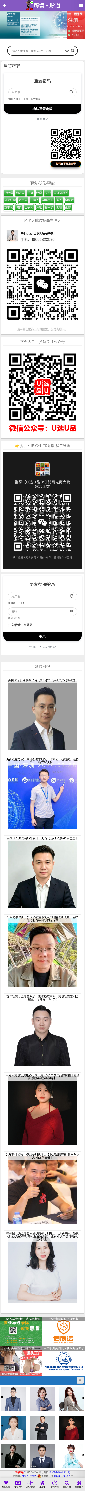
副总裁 (69, 200)
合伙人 (29, 207)
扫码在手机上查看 (66, 163)
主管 (68, 207)
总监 (30, 193)
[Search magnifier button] (73, 51)
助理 (59, 207)
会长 (59, 200)
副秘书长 (47, 200)
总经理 (8, 193)
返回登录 (42, 119)
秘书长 (49, 207)
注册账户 (35, 647)
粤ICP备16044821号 (59, 1472)
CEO (48, 193)
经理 (39, 193)
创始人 (20, 193)
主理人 (34, 200)
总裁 (39, 207)
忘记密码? (49, 647)
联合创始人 (60, 193)
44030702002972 (62, 1476)
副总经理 (10, 200)
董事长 (8, 207)
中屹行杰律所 (29, 1476)
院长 (19, 207)
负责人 (23, 200)
